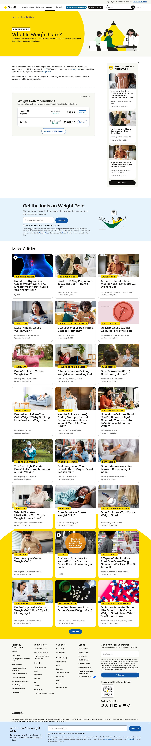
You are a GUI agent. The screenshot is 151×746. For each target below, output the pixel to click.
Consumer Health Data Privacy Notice (86, 672)
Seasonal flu (38, 689)
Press (58, 665)
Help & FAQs (60, 649)
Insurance (15, 651)
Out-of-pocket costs (18, 677)
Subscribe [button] (61, 220)
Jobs (57, 680)
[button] (76, 7)
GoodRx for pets (17, 685)
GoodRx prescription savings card (21, 660)
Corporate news (61, 688)
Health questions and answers (44, 693)
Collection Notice (84, 664)
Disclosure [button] (83, 96)
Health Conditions (27, 17)
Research (59, 669)
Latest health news (40, 667)
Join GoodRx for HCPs (140, 2)
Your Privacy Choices (85, 677)
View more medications (53, 131)
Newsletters (38, 675)
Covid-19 (37, 686)
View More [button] (76, 632)
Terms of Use (43, 233)
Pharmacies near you (41, 652)
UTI (35, 682)
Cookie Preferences (85, 667)
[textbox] (38, 220)
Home (14, 17)
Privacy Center (83, 652)
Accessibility (60, 652)
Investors (59, 684)
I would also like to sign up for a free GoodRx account (43, 225)
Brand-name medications (20, 681)
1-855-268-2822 (119, 719)
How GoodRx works (40, 649)
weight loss (77, 69)
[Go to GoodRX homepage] (11, 7)
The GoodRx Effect (62, 673)
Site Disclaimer (83, 660)
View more (122, 183)
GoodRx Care (16, 692)
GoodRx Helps (61, 676)
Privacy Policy (66, 233)
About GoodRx (61, 662)
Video (36, 671)
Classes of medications (19, 674)
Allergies (37, 678)
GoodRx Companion (18, 689)
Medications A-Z (17, 664)
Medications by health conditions (19, 669)
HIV (45, 69)
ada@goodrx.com (132, 719)
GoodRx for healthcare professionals (41, 657)
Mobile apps (16, 655)
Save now (82, 112)
